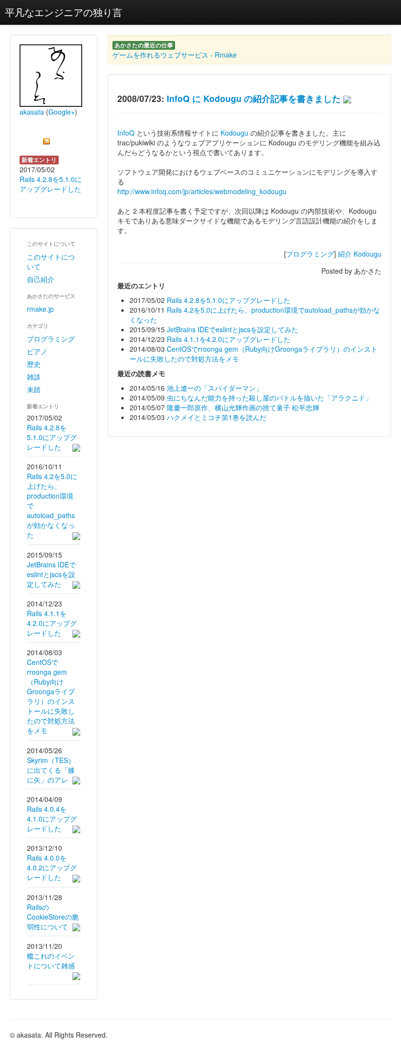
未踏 (34, 389)
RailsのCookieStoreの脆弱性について (53, 916)
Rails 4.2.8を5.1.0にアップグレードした (51, 184)
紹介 (345, 254)
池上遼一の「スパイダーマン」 (215, 388)
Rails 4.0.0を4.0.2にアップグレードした (52, 867)
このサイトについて (51, 261)
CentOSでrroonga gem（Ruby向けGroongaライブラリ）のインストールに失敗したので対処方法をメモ (51, 696)
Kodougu (234, 133)
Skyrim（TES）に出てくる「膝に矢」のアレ (51, 769)
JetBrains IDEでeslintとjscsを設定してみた (51, 574)
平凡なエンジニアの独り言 (63, 12)
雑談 (34, 376)
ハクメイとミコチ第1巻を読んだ (217, 417)
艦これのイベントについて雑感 (51, 960)
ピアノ (37, 351)
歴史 (34, 364)
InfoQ (125, 133)
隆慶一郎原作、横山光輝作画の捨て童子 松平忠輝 (243, 407)
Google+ (61, 112)
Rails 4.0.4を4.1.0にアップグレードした (52, 818)
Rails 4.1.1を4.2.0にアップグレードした (52, 623)
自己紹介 (40, 279)
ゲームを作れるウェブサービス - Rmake (174, 55)
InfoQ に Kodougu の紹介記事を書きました (254, 98)
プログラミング (51, 338)
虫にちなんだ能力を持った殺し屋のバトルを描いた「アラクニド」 (269, 397)
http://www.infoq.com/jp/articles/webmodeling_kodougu (202, 191)
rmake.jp (40, 309)
